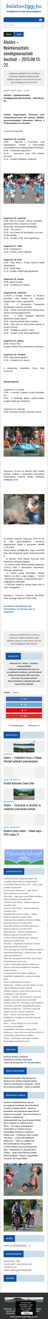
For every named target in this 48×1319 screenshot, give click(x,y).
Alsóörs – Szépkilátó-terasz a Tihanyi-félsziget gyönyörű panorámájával (23, 759)
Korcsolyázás (10, 1313)
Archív (6, 780)
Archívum (8, 1245)
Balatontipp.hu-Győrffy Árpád (21, 1317)
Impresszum (9, 1261)
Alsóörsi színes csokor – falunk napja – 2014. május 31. (24, 832)
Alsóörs (15, 692)
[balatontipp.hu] (24, 8)
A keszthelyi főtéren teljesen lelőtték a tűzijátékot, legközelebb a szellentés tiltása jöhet (22, 976)
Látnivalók (8, 754)
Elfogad (26, 1313)
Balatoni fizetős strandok (14, 1311)
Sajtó (18, 1261)
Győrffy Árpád (16, 90)
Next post (32, 725)
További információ (26, 1310)
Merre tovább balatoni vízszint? (17, 982)
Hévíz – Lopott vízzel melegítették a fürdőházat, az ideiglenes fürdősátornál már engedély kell (22, 1017)
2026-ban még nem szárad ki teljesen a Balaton (23, 949)
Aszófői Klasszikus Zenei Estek (19, 783)
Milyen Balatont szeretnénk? (16, 893)
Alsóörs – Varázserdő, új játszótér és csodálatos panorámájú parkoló (22, 807)
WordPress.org (10, 1267)
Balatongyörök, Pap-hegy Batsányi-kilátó (22, 1120)
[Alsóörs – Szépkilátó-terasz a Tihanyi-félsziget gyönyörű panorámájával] (24, 751)
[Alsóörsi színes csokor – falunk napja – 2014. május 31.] (24, 824)
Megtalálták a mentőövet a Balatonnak (20, 1029)
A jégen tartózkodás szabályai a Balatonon (21, 964)
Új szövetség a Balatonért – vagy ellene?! (21, 890)
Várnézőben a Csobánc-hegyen (18, 1129)
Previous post (17, 725)
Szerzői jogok (9, 1264)
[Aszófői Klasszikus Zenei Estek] (24, 776)
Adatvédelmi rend (24, 1264)
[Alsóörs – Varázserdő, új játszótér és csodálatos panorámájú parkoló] (24, 798)
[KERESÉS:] (24, 25)
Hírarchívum (15, 780)
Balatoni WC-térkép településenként (20, 1081)
